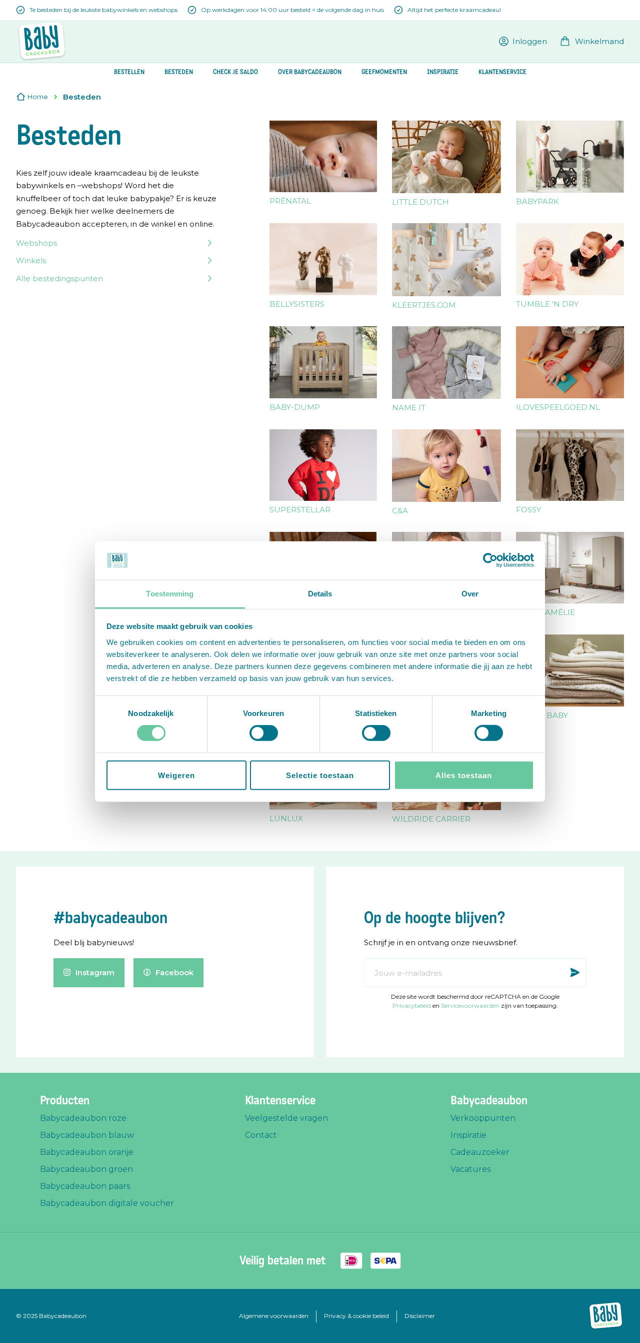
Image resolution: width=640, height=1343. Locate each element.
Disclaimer (419, 1315)
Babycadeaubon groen (86, 1169)
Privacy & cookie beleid (356, 1315)
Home (38, 97)
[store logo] (42, 41)
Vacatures (470, 1169)
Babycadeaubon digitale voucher (107, 1203)
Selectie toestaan (320, 775)
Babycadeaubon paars (85, 1186)
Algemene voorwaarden (273, 1315)
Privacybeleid (411, 1005)
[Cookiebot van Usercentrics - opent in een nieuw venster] (490, 560)
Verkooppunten (483, 1118)
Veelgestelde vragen (286, 1118)
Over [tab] (470, 593)
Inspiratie (468, 1135)
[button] (523, 41)
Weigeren (176, 775)
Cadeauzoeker (480, 1152)
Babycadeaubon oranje (87, 1152)
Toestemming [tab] (170, 593)
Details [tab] (320, 593)
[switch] (264, 734)
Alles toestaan (464, 775)
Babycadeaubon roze (83, 1118)
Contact (261, 1135)
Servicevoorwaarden (470, 1005)
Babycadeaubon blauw (87, 1135)
